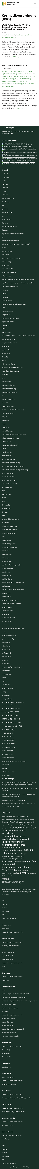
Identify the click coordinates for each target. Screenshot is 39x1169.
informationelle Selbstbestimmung (13, 410)
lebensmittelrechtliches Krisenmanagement (13, 846)
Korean (31, 160)
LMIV (31, 850)
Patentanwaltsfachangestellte (11, 565)
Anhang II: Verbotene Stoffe (9, 71)
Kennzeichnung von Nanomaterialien (14, 434)
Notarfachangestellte (8, 544)
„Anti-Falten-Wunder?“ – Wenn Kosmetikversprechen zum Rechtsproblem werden (16, 27)
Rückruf (25, 81)
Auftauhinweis (6, 276)
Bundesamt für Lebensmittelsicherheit (14, 997)
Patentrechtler (6, 1067)
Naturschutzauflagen (8, 533)
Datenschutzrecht (7, 311)
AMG (3, 237)
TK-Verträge (5, 664)
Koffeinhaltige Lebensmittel (10, 438)
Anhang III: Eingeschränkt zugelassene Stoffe (16, 244)
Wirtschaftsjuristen (8, 758)
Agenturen (5, 209)
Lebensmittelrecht (7, 473)
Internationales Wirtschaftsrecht (12, 1135)
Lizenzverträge (6, 494)
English (30, 144)
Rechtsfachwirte (7, 607)
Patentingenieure (7, 568)
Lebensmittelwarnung (9, 1033)
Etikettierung (23, 816)
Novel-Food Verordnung (9, 547)
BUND (4, 990)
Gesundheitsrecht (7, 956)
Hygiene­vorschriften (8, 399)
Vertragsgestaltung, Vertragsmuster (13, 1111)
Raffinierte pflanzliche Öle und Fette (13, 590)
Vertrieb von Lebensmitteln (21, 870)
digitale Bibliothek (8, 322)
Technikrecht (6, 649)
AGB (12, 134)
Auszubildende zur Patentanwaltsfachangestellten (18, 279)
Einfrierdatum (6, 332)
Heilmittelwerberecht (8, 385)
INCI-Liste (24, 76)
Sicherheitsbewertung (8, 84)
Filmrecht (5, 357)
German (25, 143)
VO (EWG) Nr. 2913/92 (8, 747)
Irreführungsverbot (8, 413)
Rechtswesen (6, 614)
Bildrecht (4, 293)
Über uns (4, 908)
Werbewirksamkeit (32, 873)
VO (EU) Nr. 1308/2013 (8, 740)
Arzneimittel (19, 35)
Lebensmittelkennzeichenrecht (15, 838)
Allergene (5, 223)
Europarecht (6, 928)
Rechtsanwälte (6, 597)
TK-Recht (4, 660)
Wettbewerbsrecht (7, 751)
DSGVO (4, 329)
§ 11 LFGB (5, 174)
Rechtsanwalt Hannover (9, 1084)
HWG (3, 396)
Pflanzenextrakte (20, 859)
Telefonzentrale (6, 653)
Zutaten (4, 768)
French (30, 146)
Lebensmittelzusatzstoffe (9, 484)
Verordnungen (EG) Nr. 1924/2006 (12, 726)
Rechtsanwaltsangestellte (10, 600)
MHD (3, 515)
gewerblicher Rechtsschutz (10, 371)
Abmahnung (5, 202)
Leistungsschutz (7, 487)
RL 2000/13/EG (6, 621)
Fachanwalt (5, 346)
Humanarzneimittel (15, 825)
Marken (18, 853)
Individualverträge (8, 406)
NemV (3, 537)
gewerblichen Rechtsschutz (27, 819)
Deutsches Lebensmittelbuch (11, 318)
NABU (3, 966)
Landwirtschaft (6, 456)
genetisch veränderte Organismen (12, 367)
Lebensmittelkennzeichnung (11, 463)
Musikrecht (5, 523)
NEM (22, 856)
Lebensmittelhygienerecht (15, 836)
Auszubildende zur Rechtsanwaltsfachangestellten (18, 283)
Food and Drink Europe (9, 1004)
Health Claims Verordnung (22, 822)
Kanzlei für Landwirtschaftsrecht (12, 932)
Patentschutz (6, 572)
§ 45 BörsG (5, 188)
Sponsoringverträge (8, 639)
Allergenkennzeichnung (9, 226)
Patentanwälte (6, 561)
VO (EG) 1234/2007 (7, 733)
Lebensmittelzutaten (12, 850)
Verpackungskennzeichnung (16, 867)
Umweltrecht (6, 671)
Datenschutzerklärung (9, 918)
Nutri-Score (5, 551)
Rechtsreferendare (7, 611)
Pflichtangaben (6, 575)
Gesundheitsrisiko (16, 819)
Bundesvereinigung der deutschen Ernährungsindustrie (19, 1001)
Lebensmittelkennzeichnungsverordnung (15, 470)
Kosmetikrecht (28, 35)
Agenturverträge (7, 212)
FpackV (19, 76)
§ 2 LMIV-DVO (6, 177)
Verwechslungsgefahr (6, 873)
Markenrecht (6, 505)
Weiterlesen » (17, 57)
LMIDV (4, 498)
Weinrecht (22, 872)
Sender (4, 632)
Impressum (5, 911)
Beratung (5, 290)
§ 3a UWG (5, 184)
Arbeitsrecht (5, 255)
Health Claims (6, 382)
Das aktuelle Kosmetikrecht (15, 65)
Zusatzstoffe (5, 765)
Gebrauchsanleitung (8, 364)
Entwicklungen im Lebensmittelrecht (13, 800)
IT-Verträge (5, 420)
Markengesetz (24, 853)
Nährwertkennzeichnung (9, 530)
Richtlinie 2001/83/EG (8, 618)
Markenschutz (6, 508)
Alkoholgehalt (6, 219)
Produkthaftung (26, 79)
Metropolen (5, 512)
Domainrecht (6, 325)
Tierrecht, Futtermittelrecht (10, 946)
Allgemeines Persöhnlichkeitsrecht (13, 234)
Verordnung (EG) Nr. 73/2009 (10, 712)
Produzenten (6, 586)
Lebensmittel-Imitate (8, 459)
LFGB (19, 79)
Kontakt (4, 904)
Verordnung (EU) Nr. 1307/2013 (11, 722)
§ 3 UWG (4, 181)
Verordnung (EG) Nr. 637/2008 (11, 708)
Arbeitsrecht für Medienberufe (11, 258)
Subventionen (6, 646)
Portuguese (4, 154)
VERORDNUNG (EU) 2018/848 (11, 719)
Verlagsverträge (7, 699)
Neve (10, 1167)
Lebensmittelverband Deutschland (13, 1029)
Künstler (4, 449)
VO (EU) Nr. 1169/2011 (8, 737)
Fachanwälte (6, 350)
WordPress (26, 1167)
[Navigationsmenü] (35, 3)
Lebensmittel (8, 830)
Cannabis (5, 297)
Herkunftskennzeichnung (10, 392)
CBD (18, 816)
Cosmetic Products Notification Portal (14, 304)
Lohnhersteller (9, 853)
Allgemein (5, 230)
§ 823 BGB (5, 195)
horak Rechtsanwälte (8, 1077)
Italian (3, 151)
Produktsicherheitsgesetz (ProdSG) (12, 81)
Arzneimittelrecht (7, 269)
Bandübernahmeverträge (10, 286)
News (3, 901)
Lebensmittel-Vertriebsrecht (15, 832)
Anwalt (4, 35)
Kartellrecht (5, 427)
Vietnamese (34, 158)
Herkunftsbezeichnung (9, 389)
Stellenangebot (6, 642)
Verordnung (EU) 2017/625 (10, 715)
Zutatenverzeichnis (8, 772)
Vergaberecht (6, 685)
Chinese (33, 162)
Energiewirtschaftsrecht (9, 343)
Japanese (4, 158)
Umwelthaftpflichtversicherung (12, 667)
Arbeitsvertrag (6, 262)
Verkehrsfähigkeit (7, 688)
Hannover (5, 374)
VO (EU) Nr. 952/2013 (8, 744)
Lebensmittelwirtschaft (9, 480)
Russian (32, 163)
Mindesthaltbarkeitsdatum (10, 519)
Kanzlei (4, 424)
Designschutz (6, 315)
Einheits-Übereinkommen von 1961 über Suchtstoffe (18, 336)
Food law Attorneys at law (10, 1008)
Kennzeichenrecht (7, 431)
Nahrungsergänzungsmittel (10, 526)
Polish (35, 155)
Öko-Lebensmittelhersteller (10, 1036)
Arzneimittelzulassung (9, 272)
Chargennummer (18, 74)
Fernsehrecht (6, 353)
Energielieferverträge (8, 339)
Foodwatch (5, 1011)
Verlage (4, 692)
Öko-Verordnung (7, 554)
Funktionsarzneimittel (7, 819)
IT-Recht (4, 417)
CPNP (14, 76)
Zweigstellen (6, 775)
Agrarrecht (5, 216)
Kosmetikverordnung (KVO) (9, 37)
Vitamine (14, 873)
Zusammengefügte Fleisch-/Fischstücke (14, 761)
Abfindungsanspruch (8, 198)
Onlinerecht (5, 558)
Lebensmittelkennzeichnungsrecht (13, 466)
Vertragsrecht (8, 869)
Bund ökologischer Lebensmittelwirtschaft (15, 994)
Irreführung (28, 825)
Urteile (4, 678)
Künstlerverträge (7, 452)
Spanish (34, 148)
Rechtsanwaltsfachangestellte (11, 604)
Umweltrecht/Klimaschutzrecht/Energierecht (16, 1098)
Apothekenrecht (10, 35)
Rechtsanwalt (6, 593)
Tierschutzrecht (7, 656)
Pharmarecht (9, 861)
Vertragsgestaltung (8, 729)
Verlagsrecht (6, 695)
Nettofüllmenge (7, 540)
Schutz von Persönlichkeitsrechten (13, 628)
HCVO (3, 378)
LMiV (3, 501)
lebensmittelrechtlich (8, 477)
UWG (3, 681)
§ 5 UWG (4, 191)
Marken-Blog (6, 1050)
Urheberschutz (6, 674)
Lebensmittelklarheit (8, 1018)
